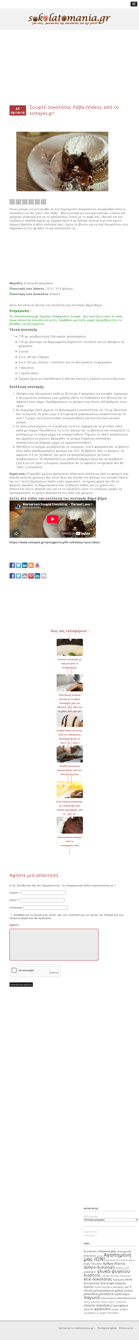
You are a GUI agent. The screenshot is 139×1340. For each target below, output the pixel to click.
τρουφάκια (120, 1305)
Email (14, 900)
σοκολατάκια (108, 1298)
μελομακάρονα (103, 1290)
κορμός (120, 1283)
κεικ (128, 1279)
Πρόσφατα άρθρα (107, 1328)
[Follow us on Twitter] (18, 565)
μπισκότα (106, 1294)
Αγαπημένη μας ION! (107, 1257)
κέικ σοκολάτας (98, 1278)
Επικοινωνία (126, 1328)
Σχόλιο (14, 925)
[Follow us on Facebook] (12, 565)
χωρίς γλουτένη (109, 1312)
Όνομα (14, 892)
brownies (90, 1251)
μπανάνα (91, 1294)
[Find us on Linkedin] (24, 565)
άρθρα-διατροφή (99, 1267)
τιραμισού (121, 1302)
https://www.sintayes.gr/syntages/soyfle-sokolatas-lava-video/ (54, 542)
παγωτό (92, 1297)
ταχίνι (111, 1302)
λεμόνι (89, 1287)
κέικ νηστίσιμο (123, 1275)
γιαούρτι (90, 1272)
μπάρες (128, 1290)
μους (119, 1290)
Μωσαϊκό (111, 1260)
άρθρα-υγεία (122, 1268)
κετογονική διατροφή (99, 1283)
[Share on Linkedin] (37, 202)
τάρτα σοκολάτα (92, 1302)
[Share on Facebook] (12, 202)
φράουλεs (102, 1309)
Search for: (91, 1231)
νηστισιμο (122, 1294)
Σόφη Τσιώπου (93, 1263)
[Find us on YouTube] (37, 565)
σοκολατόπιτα (126, 1298)
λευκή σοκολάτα (103, 1287)
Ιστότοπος (15, 907)
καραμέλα (119, 1279)
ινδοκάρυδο (107, 1275)
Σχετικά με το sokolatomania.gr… (77, 1328)
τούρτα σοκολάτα (98, 1305)
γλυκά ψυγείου (113, 1271)
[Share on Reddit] (24, 202)
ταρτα (105, 1302)
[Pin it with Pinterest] (31, 202)
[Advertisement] (69, 42)
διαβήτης (92, 1275)
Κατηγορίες (91, 1216)
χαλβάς (115, 1309)
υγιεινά (89, 1309)
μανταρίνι (118, 1286)
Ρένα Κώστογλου (126, 1260)
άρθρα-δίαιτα (114, 1263)
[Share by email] (43, 202)
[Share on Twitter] (18, 202)
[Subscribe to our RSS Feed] (31, 565)
